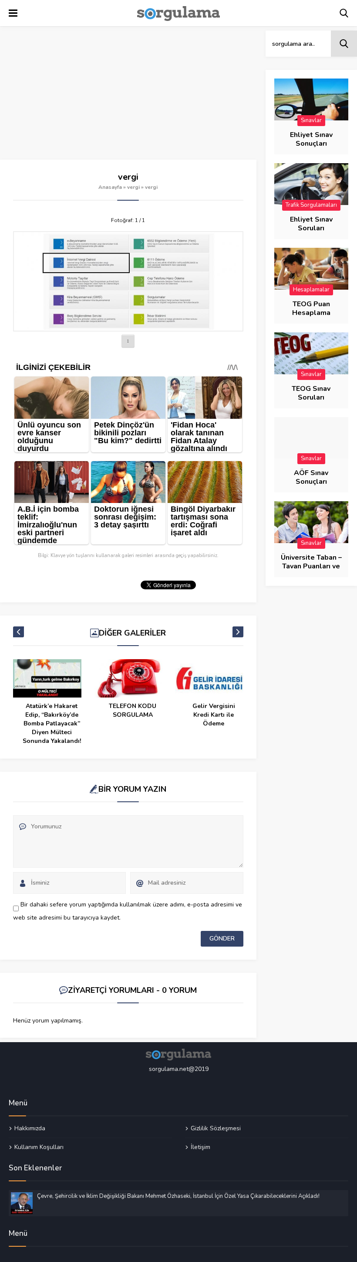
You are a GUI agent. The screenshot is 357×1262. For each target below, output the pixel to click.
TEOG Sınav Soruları (311, 393)
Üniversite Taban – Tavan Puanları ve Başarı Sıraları (311, 566)
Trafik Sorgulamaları (311, 205)
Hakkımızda (29, 1128)
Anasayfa (110, 187)
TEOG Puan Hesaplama (311, 308)
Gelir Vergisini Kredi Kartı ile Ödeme (213, 715)
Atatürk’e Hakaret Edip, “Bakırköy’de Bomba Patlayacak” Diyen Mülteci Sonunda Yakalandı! (52, 723)
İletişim (200, 1147)
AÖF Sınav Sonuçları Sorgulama (311, 482)
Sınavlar (311, 120)
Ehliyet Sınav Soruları (311, 224)
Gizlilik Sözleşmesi (216, 1128)
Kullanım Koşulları (39, 1147)
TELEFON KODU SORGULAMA (132, 710)
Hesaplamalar (311, 290)
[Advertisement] (128, 95)
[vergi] (128, 281)
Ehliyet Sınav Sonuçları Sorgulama (311, 143)
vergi (133, 187)
